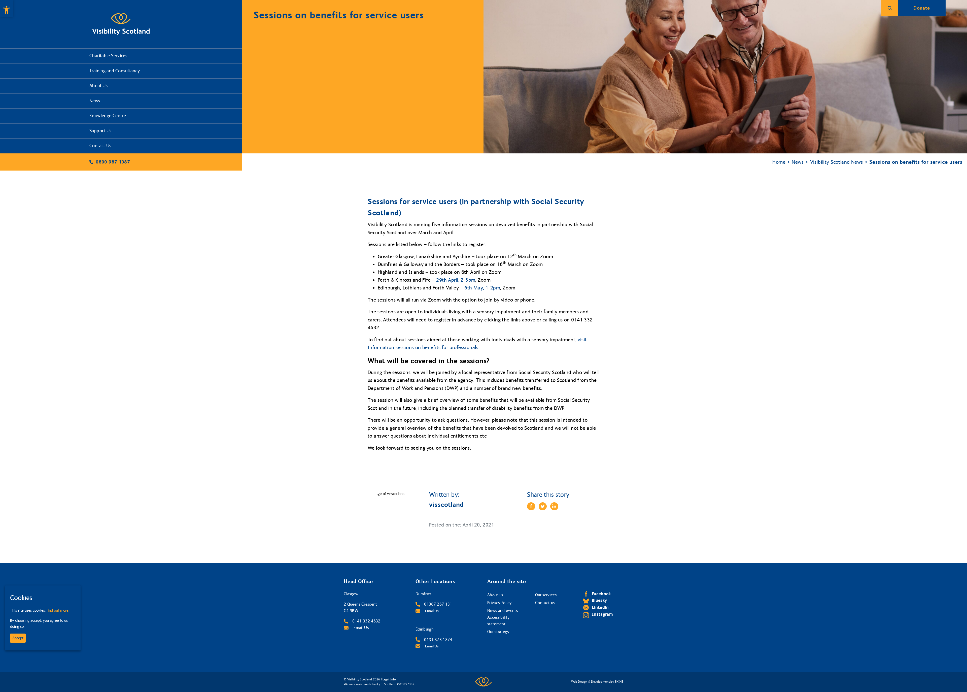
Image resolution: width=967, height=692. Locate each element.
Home (778, 162)
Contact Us (100, 145)
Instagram (602, 614)
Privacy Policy (499, 602)
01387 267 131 (438, 604)
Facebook (601, 593)
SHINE (619, 681)
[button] (6, 8)
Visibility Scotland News (836, 162)
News (94, 101)
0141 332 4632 (366, 621)
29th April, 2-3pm (455, 280)
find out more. (58, 610)
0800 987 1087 (113, 162)
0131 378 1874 (438, 639)
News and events (502, 610)
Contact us (545, 602)
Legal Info (389, 679)
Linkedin (600, 607)
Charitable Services (108, 55)
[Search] (889, 8)
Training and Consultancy (114, 71)
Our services (546, 594)
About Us (98, 85)
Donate (921, 8)
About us (495, 594)
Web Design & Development (590, 681)
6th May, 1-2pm (482, 288)
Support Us (100, 131)
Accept (17, 638)
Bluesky (599, 600)
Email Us (361, 627)
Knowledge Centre (107, 115)
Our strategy (498, 631)
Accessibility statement (498, 620)
